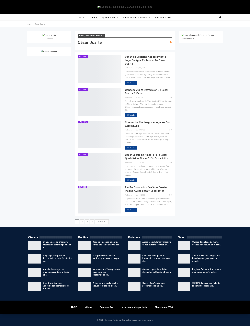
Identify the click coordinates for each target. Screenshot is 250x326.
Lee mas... (131, 83)
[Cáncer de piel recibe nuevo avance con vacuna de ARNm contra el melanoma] (184, 245)
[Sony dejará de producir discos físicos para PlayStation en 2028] (34, 259)
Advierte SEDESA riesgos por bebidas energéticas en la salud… (206, 258)
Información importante (135, 17)
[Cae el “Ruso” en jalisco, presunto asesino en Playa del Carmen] (134, 286)
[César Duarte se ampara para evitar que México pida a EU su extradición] (99, 167)
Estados (82, 187)
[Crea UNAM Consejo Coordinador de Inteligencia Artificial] (34, 286)
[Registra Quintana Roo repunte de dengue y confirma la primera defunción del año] (184, 272)
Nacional (83, 56)
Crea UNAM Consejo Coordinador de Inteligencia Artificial (56, 286)
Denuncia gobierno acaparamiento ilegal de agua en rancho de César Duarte (145, 60)
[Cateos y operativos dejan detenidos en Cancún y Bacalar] (134, 272)
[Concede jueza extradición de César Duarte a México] (99, 102)
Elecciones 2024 (163, 17)
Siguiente (101, 222)
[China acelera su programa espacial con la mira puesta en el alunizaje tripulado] (34, 245)
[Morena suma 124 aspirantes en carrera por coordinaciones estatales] (84, 272)
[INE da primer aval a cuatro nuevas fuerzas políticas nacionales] (84, 286)
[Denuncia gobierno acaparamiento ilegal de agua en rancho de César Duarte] (99, 69)
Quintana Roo (109, 17)
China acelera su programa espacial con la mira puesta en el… (57, 245)
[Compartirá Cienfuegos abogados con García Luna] (99, 134)
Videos (93, 17)
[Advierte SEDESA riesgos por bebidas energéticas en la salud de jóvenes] (184, 259)
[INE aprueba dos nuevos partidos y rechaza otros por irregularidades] (84, 259)
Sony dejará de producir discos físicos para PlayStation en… (57, 258)
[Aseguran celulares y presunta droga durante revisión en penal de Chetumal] (134, 245)
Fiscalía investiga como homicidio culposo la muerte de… (156, 258)
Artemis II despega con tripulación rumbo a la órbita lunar (56, 272)
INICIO (82, 17)
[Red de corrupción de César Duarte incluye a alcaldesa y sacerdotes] (99, 199)
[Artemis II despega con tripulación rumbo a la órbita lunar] (34, 272)
